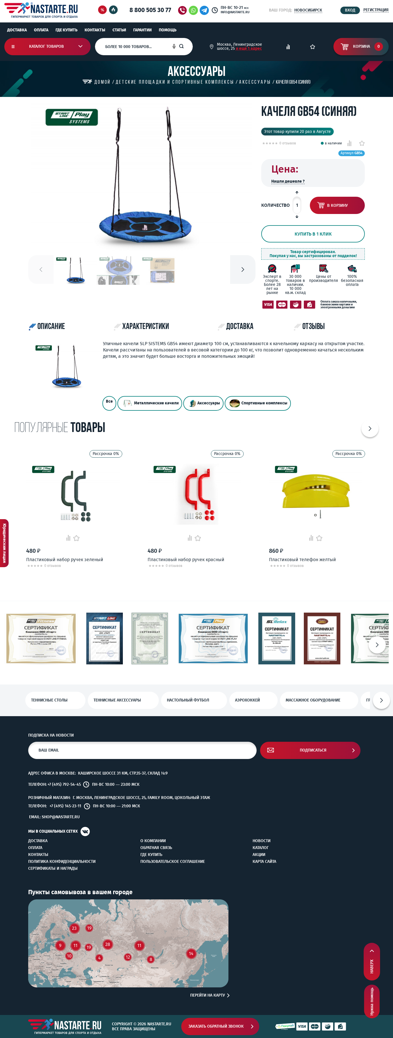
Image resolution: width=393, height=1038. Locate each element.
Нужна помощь (371, 1002)
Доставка (17, 30)
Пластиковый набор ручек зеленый (64, 559)
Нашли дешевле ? (288, 181)
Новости (261, 841)
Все (109, 401)
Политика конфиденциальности (62, 862)
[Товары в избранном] (312, 46)
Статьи (119, 30)
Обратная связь (156, 848)
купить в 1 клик (313, 234)
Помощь (167, 30)
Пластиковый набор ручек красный (186, 559)
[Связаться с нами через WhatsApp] (193, 10)
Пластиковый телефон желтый (302, 559)
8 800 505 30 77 (150, 10)
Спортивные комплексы (264, 403)
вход (350, 10)
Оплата (41, 30)
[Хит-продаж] (113, 10)
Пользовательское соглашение (172, 862)
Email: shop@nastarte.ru (54, 817)
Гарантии (142, 30)
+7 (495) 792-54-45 (64, 785)
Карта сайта (264, 862)
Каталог (261, 848)
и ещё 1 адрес (249, 48)
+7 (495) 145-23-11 (65, 806)
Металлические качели (156, 403)
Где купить (66, 30)
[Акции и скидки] (102, 10)
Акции (259, 855)
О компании (153, 841)
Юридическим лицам (4, 543)
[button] (242, 269)
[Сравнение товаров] (288, 46)
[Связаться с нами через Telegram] (205, 10)
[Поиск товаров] (186, 46)
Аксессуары (208, 403)
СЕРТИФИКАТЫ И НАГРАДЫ (53, 869)
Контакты (95, 30)
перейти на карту (207, 995)
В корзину (337, 205)
